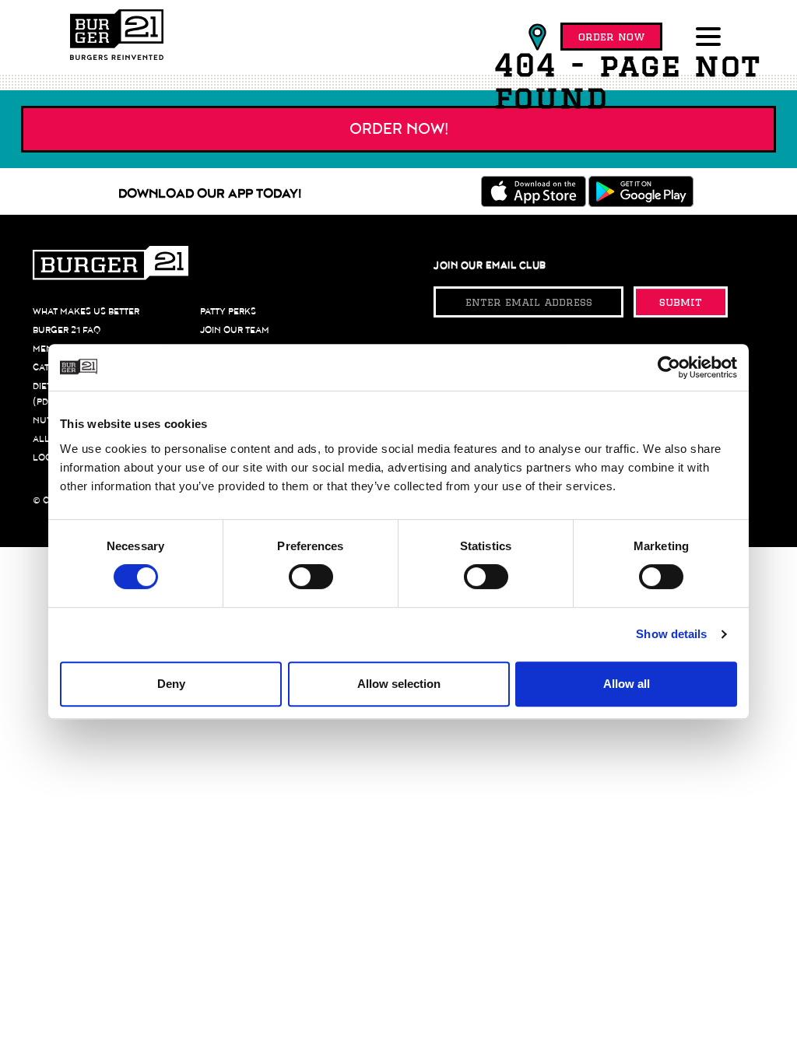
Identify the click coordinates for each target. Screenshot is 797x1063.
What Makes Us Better (86, 311)
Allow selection (399, 683)
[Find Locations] (537, 37)
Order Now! (398, 129)
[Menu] (711, 38)
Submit (680, 302)
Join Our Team (234, 330)
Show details (671, 633)
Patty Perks (228, 311)
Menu (46, 348)
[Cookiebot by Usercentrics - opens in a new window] (669, 367)
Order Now (611, 36)
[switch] (311, 576)
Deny (171, 683)
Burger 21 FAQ (66, 330)
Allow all (626, 683)
